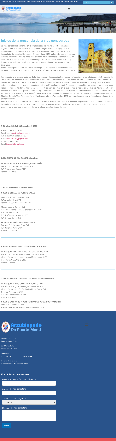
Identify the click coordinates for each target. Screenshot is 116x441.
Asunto (5, 398)
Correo (5, 389)
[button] (69, 9)
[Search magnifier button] (112, 2)
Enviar (6, 425)
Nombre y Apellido (10, 379)
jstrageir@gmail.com (15, 144)
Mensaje (5, 408)
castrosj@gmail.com (21, 133)
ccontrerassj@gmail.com (17, 138)
